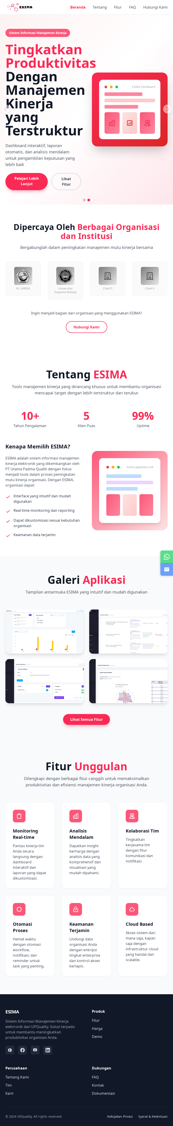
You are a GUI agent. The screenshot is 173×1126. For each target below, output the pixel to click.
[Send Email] (166, 569)
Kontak (98, 1085)
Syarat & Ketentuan (153, 1116)
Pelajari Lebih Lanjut (26, 181)
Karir (9, 1093)
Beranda (78, 7)
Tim (8, 1085)
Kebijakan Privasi (120, 1116)
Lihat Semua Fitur (86, 719)
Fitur (118, 7)
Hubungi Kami (155, 7)
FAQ (132, 7)
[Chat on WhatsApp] (166, 556)
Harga (97, 1028)
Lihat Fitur (66, 181)
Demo (97, 1036)
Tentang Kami (17, 1077)
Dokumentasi (103, 1093)
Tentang (100, 7)
